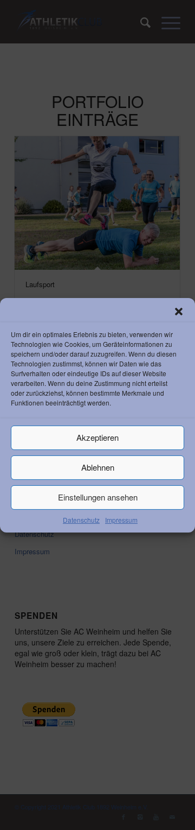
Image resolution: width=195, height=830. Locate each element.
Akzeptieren (97, 437)
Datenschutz (81, 519)
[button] (178, 311)
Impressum (121, 519)
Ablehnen (97, 467)
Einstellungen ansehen (98, 497)
